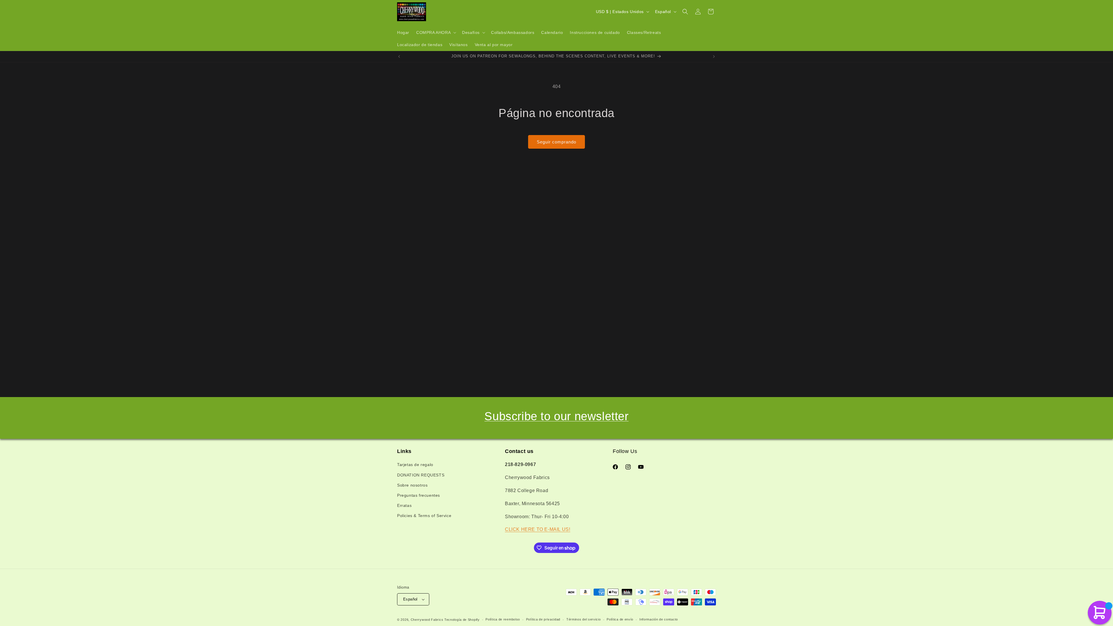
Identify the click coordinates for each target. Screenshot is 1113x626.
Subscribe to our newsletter (556, 416)
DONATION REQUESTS (420, 475)
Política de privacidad (543, 619)
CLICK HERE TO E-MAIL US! (537, 529)
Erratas (404, 505)
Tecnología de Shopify (462, 619)
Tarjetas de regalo (415, 464)
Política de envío (620, 619)
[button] (436, 32)
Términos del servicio (583, 619)
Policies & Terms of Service (424, 515)
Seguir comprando (556, 141)
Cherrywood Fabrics (427, 619)
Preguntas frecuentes (418, 495)
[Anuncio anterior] (399, 56)
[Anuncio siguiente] (714, 56)
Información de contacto (658, 619)
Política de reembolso (502, 619)
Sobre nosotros (412, 485)
